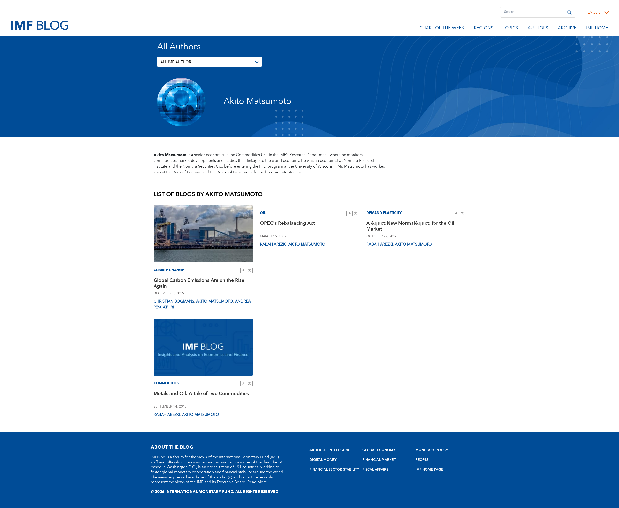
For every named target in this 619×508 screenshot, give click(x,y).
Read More (257, 482)
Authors (538, 29)
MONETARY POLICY (431, 450)
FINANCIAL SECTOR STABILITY (334, 469)
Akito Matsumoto (214, 301)
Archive (567, 29)
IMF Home (597, 29)
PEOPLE (422, 459)
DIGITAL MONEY (323, 459)
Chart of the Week (442, 29)
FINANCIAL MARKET (379, 459)
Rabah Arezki (273, 244)
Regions (483, 29)
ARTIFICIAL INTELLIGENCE (331, 450)
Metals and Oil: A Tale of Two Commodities (201, 394)
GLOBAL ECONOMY (378, 450)
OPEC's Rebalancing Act (287, 223)
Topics (510, 29)
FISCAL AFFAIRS (375, 469)
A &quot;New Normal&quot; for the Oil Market (410, 226)
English (595, 12)
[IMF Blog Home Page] (39, 25)
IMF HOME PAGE (429, 469)
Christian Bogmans (174, 301)
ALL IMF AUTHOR (175, 62)
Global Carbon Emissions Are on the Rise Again (199, 283)
